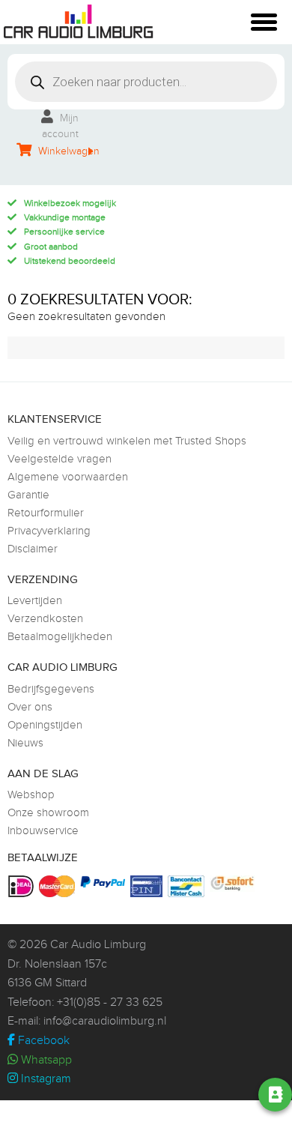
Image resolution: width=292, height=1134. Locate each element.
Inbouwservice (43, 830)
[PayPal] (104, 882)
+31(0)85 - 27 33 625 (109, 1002)
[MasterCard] (58, 886)
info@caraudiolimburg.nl (104, 1021)
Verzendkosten (45, 618)
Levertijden (34, 600)
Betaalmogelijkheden (59, 636)
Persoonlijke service (64, 231)
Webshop (31, 794)
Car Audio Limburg (98, 945)
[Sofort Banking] (234, 883)
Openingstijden (44, 725)
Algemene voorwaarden (67, 477)
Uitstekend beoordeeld (69, 261)
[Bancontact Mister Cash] (188, 886)
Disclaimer (32, 549)
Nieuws (25, 743)
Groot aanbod (51, 246)
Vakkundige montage (65, 217)
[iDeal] (22, 886)
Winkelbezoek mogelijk (70, 203)
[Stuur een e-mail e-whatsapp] (153, 1095)
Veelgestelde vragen (59, 459)
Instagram (44, 1079)
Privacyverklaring (49, 531)
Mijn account (60, 126)
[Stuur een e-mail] (195, 1095)
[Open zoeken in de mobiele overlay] (146, 81)
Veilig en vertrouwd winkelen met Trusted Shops (126, 441)
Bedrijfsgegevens (50, 689)
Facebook (42, 1041)
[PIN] (148, 886)
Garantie (28, 495)
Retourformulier (45, 513)
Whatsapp (45, 1060)
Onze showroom (48, 812)
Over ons (29, 707)
